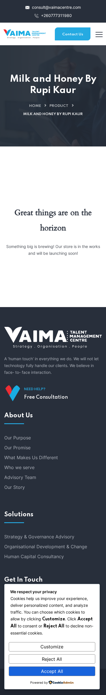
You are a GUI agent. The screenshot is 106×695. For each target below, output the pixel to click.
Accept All (52, 671)
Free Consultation (46, 397)
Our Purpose (17, 438)
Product (58, 106)
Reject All (52, 659)
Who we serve (19, 467)
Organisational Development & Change (45, 546)
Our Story (14, 487)
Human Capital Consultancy (34, 556)
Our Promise (17, 447)
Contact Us (72, 34)
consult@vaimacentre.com (56, 7)
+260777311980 (56, 15)
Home (35, 106)
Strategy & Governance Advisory (39, 536)
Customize (51, 646)
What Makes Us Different (31, 457)
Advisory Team (20, 477)
